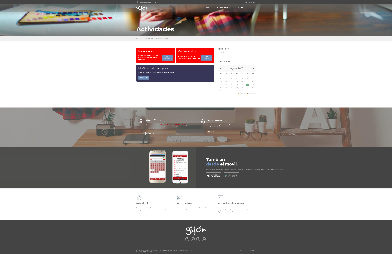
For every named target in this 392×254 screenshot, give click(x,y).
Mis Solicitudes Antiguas (153, 68)
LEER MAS (211, 131)
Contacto (239, 8)
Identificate (251, 2)
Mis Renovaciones (223, 8)
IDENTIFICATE (150, 133)
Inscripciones (146, 51)
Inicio (208, 8)
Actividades (167, 58)
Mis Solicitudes (187, 51)
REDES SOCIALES (145, 2)
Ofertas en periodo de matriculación (156, 38)
